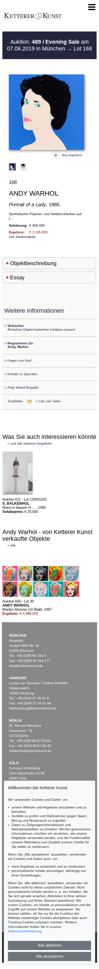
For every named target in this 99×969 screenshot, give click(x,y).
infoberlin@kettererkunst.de (30, 751)
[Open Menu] (92, 7)
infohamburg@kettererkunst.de (32, 708)
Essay (17, 277)
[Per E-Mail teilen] (28, 401)
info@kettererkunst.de (26, 666)
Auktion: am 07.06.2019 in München (48, 45)
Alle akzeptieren (49, 956)
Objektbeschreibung (33, 263)
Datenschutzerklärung (24, 931)
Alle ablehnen (50, 945)
